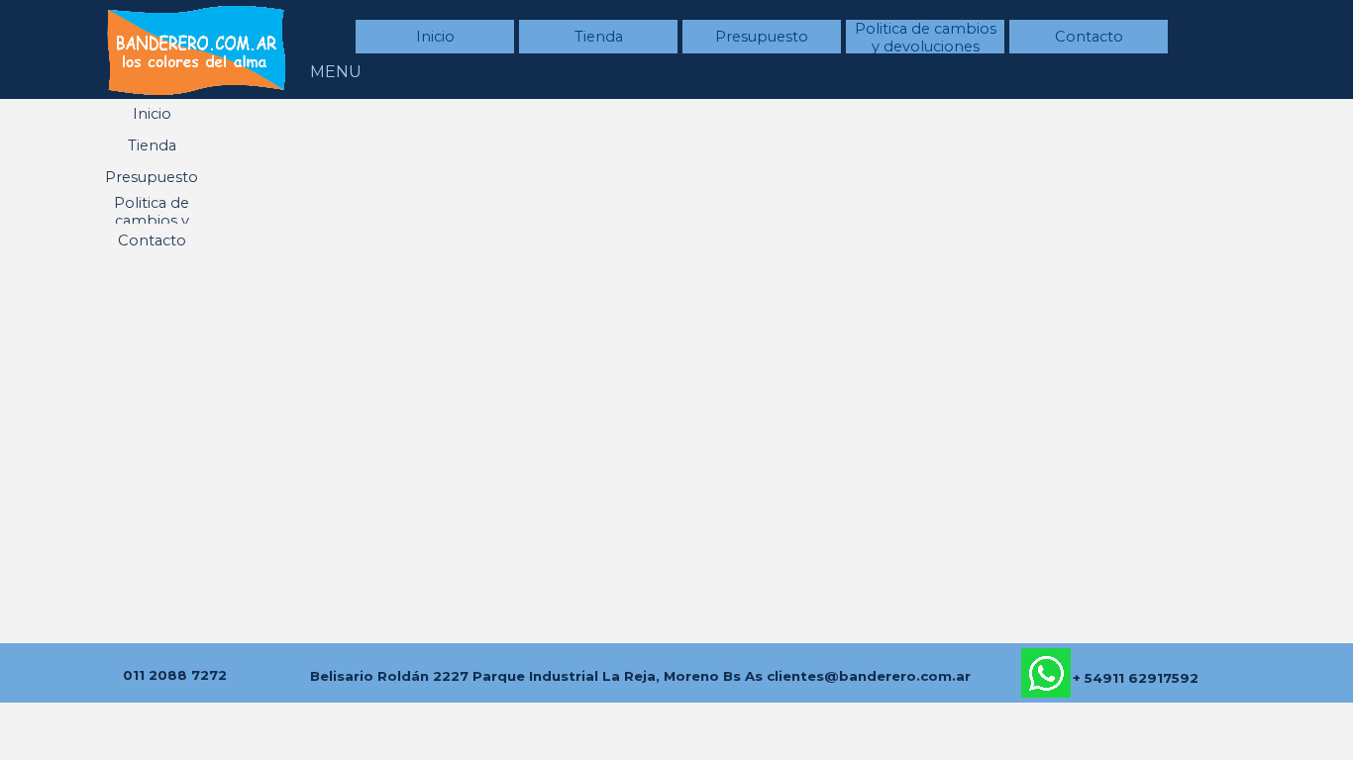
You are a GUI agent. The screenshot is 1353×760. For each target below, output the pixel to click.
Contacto (1089, 37)
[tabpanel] (174, 674)
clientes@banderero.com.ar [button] (869, 676)
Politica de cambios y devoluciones (925, 37)
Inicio (435, 37)
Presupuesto (761, 37)
